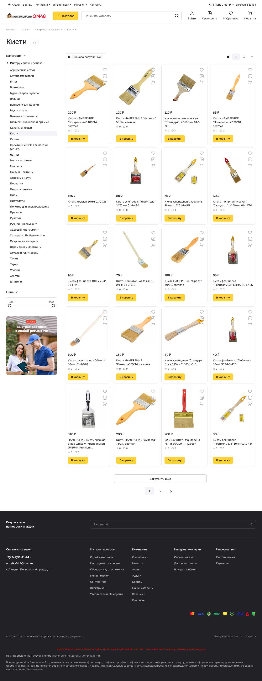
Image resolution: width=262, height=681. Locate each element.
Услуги (136, 575)
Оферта (251, 636)
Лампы (14, 154)
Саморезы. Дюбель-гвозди (27, 235)
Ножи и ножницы (21, 171)
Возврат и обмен (185, 569)
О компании (140, 557)
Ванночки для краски (24, 104)
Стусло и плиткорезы (24, 252)
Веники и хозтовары (23, 116)
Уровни (15, 270)
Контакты (138, 600)
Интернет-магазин (187, 549)
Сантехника (98, 581)
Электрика (97, 587)
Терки (14, 264)
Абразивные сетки (22, 70)
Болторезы (17, 87)
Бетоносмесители (22, 75)
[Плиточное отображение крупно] (228, 56)
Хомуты (15, 275)
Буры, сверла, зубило (24, 93)
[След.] (171, 491)
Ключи (14, 139)
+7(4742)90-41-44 (220, 4)
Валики (15, 98)
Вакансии (138, 594)
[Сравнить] (105, 76)
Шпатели (16, 281)
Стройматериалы (101, 557)
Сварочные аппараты (24, 241)
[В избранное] (105, 70)
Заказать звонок (246, 4)
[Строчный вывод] (244, 56)
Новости (138, 563)
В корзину (78, 138)
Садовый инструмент (24, 229)
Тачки (14, 258)
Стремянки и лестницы (25, 246)
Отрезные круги (21, 177)
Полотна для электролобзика (29, 206)
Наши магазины (142, 587)
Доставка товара (185, 563)
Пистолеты (17, 200)
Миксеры (16, 166)
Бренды (137, 581)
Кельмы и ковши (21, 127)
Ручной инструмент (23, 223)
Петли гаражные (21, 189)
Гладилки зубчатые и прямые (29, 121)
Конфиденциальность (228, 636)
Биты (13, 81)
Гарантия (222, 563)
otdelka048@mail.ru (19, 563)
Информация (225, 549)
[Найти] (176, 16)
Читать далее (34, 669)
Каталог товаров (102, 549)
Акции (136, 569)
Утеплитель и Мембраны (106, 594)
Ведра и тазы (19, 110)
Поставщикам (225, 557)
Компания (139, 549)
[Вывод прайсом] (252, 56)
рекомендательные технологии (80, 655)
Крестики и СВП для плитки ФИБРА (29, 146)
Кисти (14, 133)
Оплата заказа (183, 557)
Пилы (13, 195)
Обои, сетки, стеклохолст (107, 569)
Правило (16, 212)
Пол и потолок (99, 575)
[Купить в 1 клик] (105, 82)
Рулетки (15, 218)
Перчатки (16, 183)
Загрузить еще (160, 478)
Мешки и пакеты (21, 160)
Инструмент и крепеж (26, 63)
